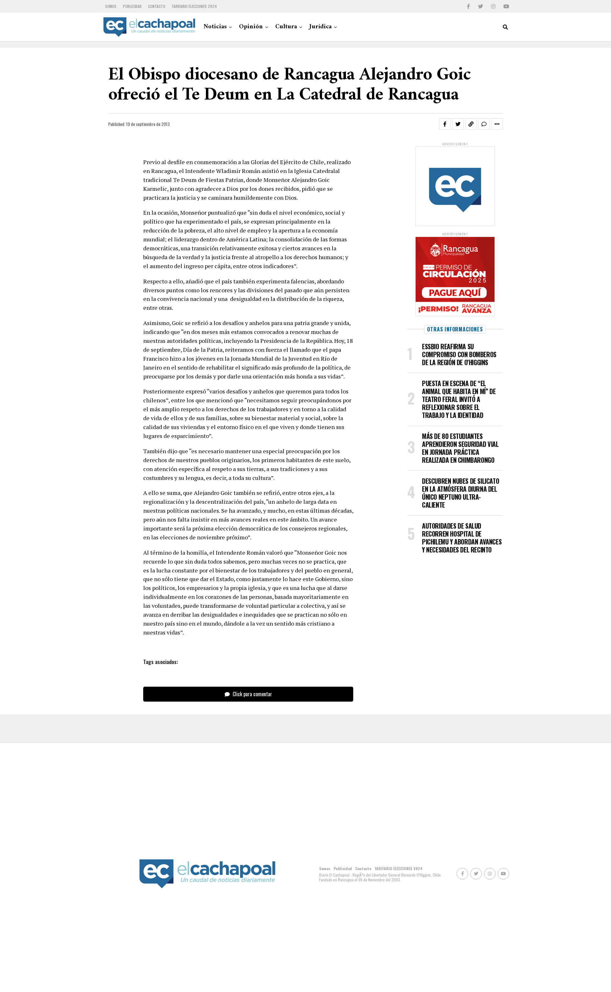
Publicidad (132, 6)
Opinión (251, 26)
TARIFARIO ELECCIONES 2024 (194, 6)
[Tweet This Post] (458, 124)
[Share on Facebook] (445, 124)
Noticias (215, 26)
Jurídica (320, 26)
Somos (110, 6)
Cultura (286, 26)
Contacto (156, 6)
